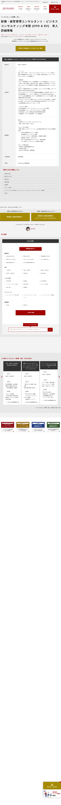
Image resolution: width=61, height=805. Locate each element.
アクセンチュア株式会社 (23, 163)
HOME (2, 34)
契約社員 (25, 305)
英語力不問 (25, 284)
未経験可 (25, 281)
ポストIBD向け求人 (45, 259)
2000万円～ (25, 273)
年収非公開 (43, 273)
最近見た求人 (45, 2)
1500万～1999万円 (10, 273)
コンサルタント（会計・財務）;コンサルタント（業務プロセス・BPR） (33, 34)
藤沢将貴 (33, 228)
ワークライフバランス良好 (12, 284)
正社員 (7, 305)
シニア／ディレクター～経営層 (47, 295)
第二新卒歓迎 (43, 281)
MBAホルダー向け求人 (11, 259)
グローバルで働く (44, 284)
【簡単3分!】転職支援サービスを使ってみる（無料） (30, 48)
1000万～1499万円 (45, 270)
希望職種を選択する (30, 248)
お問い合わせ (55, 2)
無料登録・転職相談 (55, 9)
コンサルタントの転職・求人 (11, 34)
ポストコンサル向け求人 (28, 259)
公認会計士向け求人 (10, 256)
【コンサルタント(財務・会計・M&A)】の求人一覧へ (48, 407)
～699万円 (8, 270)
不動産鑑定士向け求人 (45, 256)
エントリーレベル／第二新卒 (12, 295)
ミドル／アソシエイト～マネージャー (30, 296)
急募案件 (25, 287)
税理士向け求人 (26, 256)
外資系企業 (8, 281)
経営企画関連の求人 (10, 262)
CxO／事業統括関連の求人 (29, 262)
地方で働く (8, 287)
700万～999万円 (26, 270)
